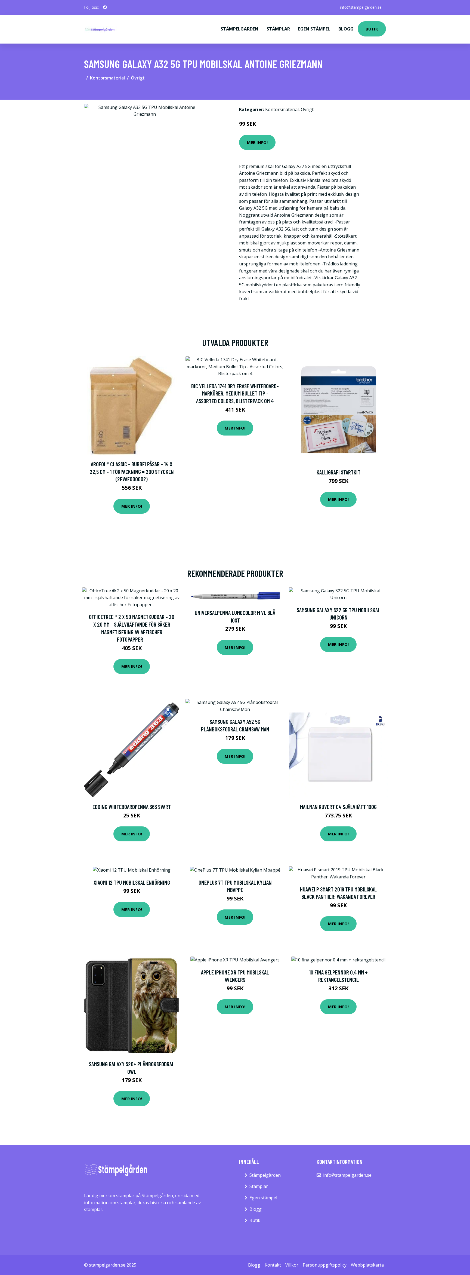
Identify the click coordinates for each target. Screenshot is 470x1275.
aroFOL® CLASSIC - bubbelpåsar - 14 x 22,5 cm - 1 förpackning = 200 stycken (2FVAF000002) (132, 471)
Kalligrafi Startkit (338, 472)
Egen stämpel (314, 29)
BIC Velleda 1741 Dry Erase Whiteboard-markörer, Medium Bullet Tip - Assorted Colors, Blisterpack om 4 (235, 393)
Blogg (346, 29)
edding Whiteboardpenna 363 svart (131, 806)
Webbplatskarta (367, 1265)
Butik (372, 29)
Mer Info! (257, 142)
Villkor (291, 1265)
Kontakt (273, 1265)
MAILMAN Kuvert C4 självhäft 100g (338, 806)
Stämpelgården (239, 29)
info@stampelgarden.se (361, 7)
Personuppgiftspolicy (325, 1265)
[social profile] (105, 7)
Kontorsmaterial (107, 78)
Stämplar (278, 29)
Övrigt (138, 78)
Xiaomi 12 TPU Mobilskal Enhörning (132, 882)
